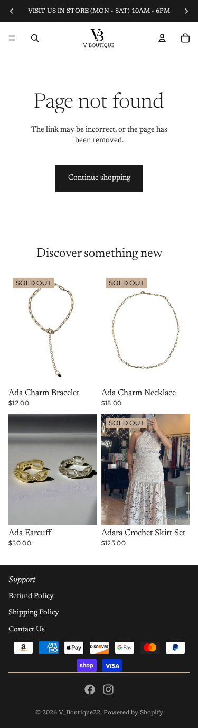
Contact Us (26, 629)
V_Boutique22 (79, 713)
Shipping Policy (33, 613)
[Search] (34, 38)
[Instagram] (108, 689)
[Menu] (12, 38)
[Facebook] (89, 689)
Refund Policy (31, 596)
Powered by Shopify (133, 713)
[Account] (162, 38)
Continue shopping (99, 178)
